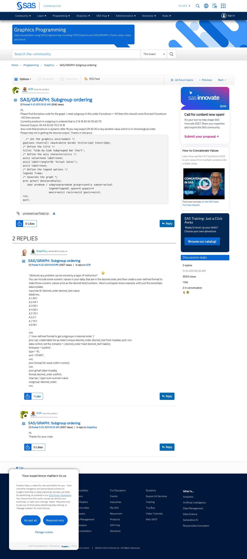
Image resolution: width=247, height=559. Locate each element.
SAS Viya (102, 15)
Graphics (49, 65)
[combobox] (94, 54)
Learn (40, 15)
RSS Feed (94, 79)
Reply (169, 223)
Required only (55, 520)
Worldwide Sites (206, 6)
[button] (16, 100)
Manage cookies (44, 532)
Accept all (30, 520)
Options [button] (24, 79)
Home (14, 65)
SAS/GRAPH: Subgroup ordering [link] (78, 65)
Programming (60, 15)
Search (197, 6)
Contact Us (214, 6)
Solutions (148, 15)
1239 (30, 89)
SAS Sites (223, 6)
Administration (124, 15)
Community (21, 15)
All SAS (182, 5)
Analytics (82, 15)
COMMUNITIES (52, 6)
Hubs (166, 15)
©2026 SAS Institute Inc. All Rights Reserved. (117, 548)
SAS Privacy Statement (60, 495)
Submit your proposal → (201, 136)
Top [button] (21, 467)
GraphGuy (42, 251)
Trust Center (83, 548)
